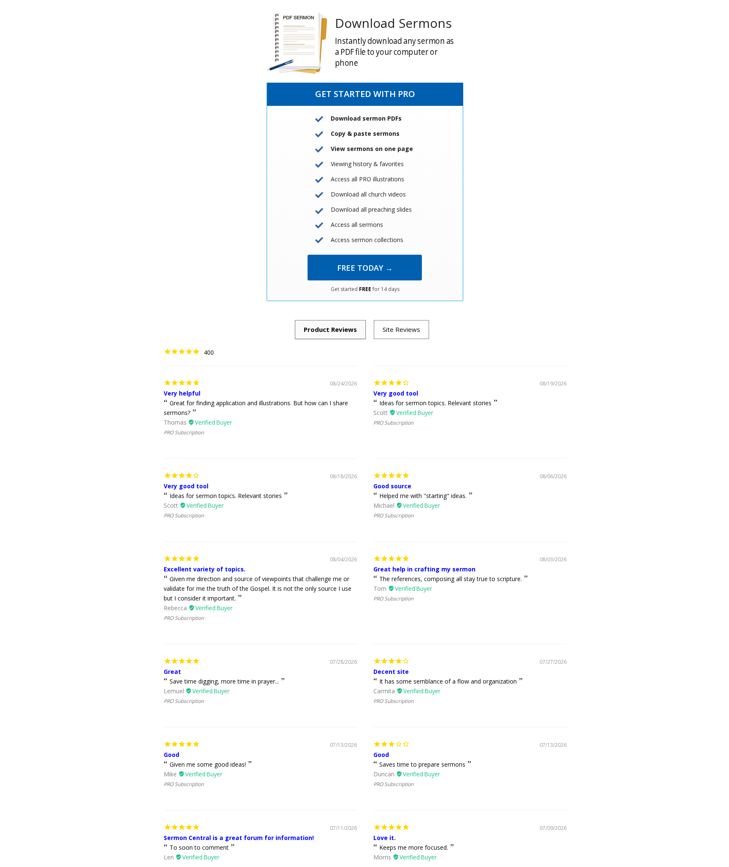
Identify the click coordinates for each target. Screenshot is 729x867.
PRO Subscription (184, 432)
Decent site (391, 672)
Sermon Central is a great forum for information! (239, 838)
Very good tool (395, 393)
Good (171, 755)
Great (172, 672)
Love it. (384, 838)
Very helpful (182, 393)
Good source (392, 486)
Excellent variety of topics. (205, 569)
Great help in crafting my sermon (424, 569)
